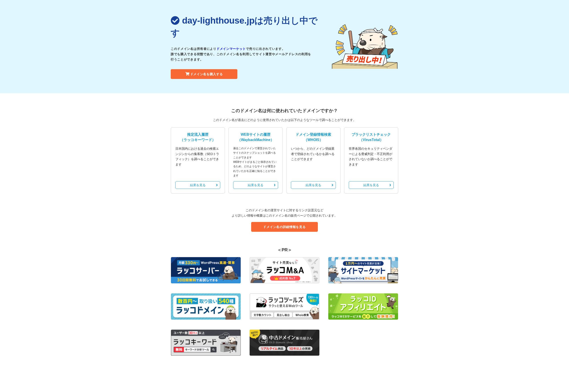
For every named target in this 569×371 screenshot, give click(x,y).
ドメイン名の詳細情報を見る (284, 227)
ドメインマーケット (231, 48)
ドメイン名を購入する (206, 74)
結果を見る (198, 185)
